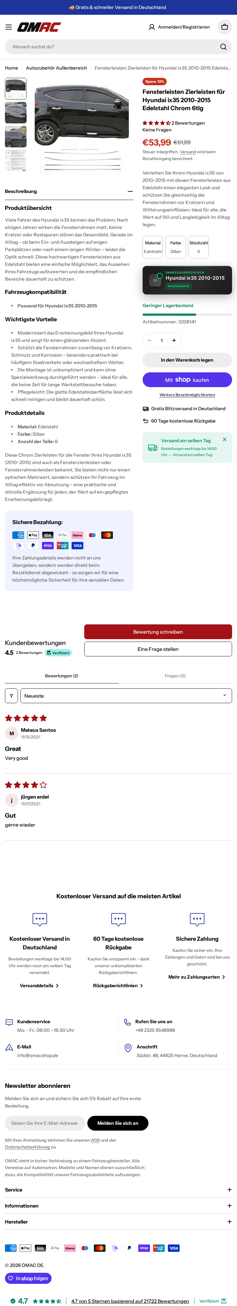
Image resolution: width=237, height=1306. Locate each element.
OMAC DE (32, 1265)
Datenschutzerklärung (27, 1147)
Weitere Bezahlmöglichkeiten (187, 394)
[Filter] (11, 695)
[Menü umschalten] (8, 27)
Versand (188, 151)
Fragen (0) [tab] (175, 676)
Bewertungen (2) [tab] (61, 676)
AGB (95, 1140)
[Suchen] (223, 46)
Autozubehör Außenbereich (56, 68)
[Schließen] (225, 439)
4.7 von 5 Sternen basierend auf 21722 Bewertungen (130, 1301)
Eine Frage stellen (158, 649)
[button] (157, 123)
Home (11, 68)
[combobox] (118, 46)
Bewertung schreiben (158, 632)
